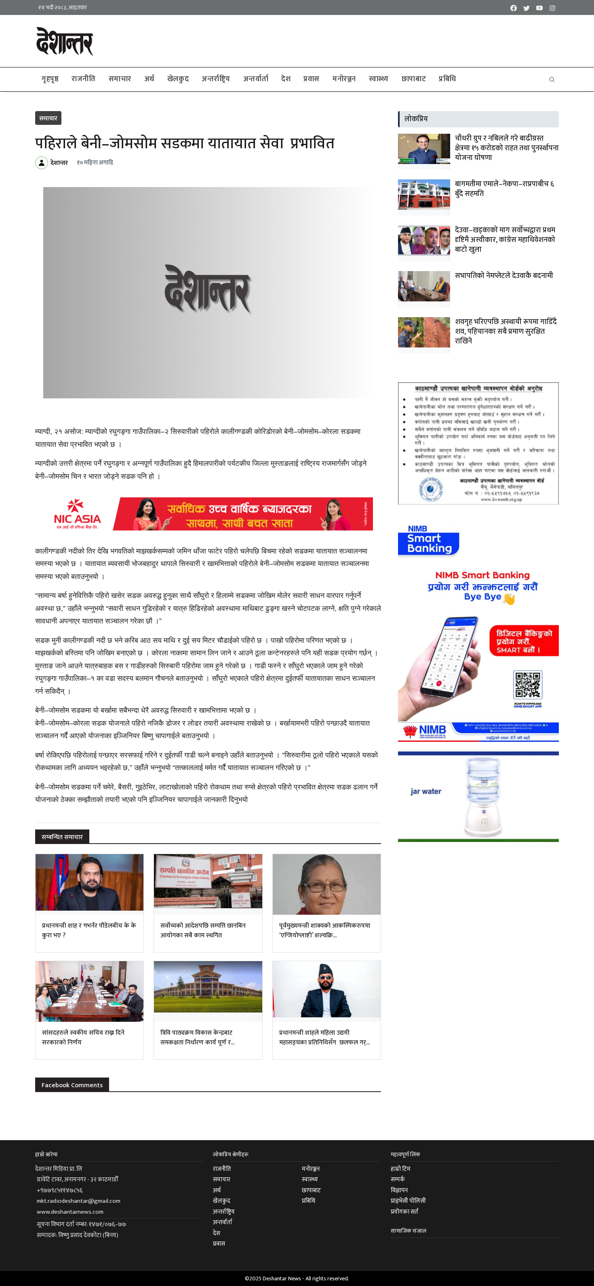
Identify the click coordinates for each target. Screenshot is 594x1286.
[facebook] (513, 7)
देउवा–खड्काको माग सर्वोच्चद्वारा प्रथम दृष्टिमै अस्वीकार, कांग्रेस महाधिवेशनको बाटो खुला (505, 240)
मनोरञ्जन (344, 79)
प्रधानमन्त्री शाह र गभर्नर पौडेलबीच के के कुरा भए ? (89, 930)
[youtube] (539, 7)
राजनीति (83, 79)
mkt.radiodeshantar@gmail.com (78, 1201)
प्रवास (311, 79)
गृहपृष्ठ (50, 79)
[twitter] (526, 7)
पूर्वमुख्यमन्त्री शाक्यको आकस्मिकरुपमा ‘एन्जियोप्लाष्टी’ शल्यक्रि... (324, 930)
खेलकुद (178, 79)
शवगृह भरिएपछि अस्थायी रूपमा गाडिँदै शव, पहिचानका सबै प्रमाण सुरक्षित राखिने (506, 331)
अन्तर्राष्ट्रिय (216, 79)
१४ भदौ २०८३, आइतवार (62, 7)
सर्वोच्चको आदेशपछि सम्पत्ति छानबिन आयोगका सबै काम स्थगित (203, 930)
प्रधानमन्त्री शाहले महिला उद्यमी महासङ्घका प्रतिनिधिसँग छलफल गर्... (324, 1037)
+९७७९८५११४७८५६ (59, 1190)
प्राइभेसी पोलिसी (408, 1201)
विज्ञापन (399, 1190)
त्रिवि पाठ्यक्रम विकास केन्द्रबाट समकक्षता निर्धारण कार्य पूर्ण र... (197, 1037)
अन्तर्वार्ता (255, 79)
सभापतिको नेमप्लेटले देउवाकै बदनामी (504, 276)
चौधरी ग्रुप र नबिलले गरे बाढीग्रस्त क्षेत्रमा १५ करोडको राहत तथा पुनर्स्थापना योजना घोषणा (507, 148)
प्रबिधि (447, 79)
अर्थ (149, 79)
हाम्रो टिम (401, 1169)
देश (286, 79)
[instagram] (552, 7)
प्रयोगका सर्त (404, 1212)
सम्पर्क (398, 1179)
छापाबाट (414, 79)
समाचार (120, 79)
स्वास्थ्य (379, 79)
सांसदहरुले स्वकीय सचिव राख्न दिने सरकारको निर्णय (83, 1037)
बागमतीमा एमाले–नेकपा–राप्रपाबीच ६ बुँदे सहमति (504, 189)
